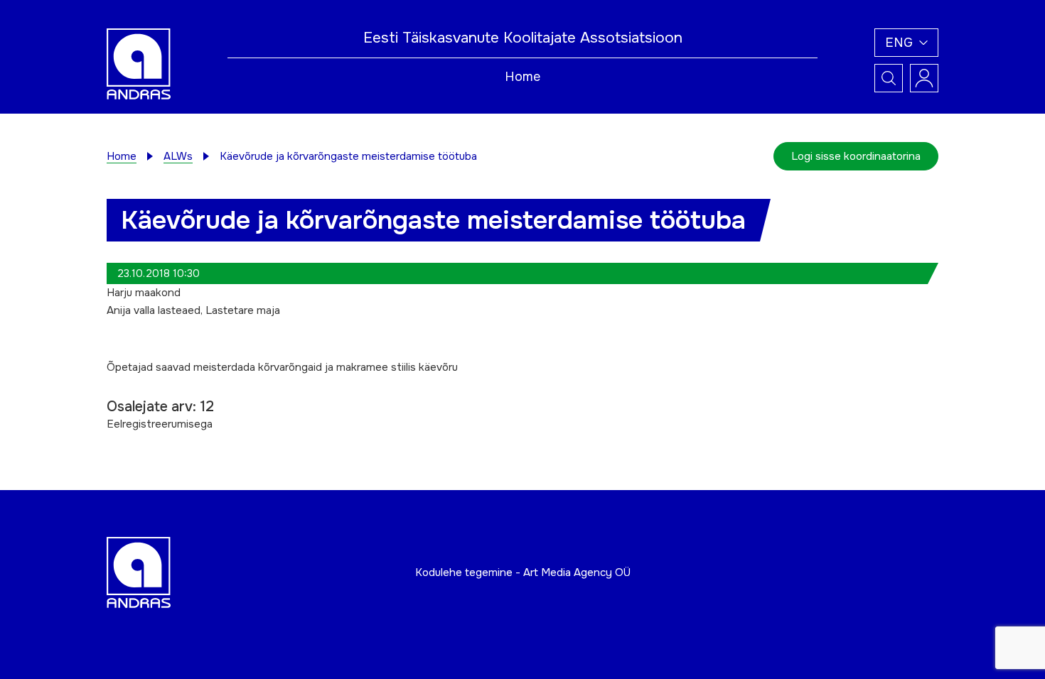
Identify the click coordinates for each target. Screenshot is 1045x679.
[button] (906, 42)
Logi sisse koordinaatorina (856, 156)
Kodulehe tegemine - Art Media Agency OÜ (523, 572)
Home (522, 77)
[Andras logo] (139, 63)
